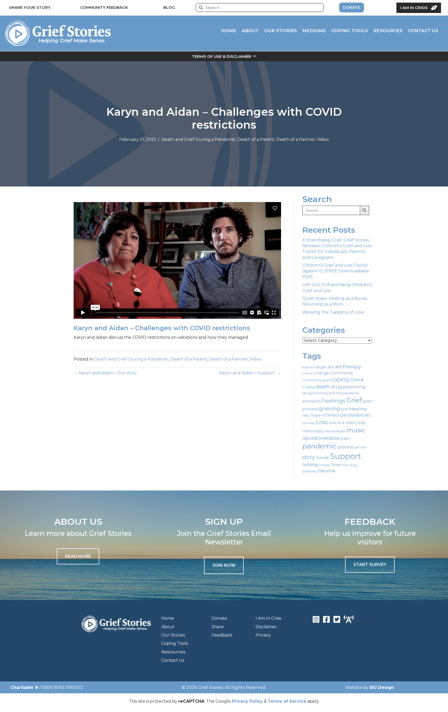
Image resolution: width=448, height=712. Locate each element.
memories (312, 431)
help (305, 415)
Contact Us (172, 660)
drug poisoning (348, 386)
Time (336, 464)
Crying (308, 387)
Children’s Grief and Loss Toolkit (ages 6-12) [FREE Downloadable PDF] (335, 271)
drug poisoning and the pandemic (331, 393)
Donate (219, 618)
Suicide (322, 457)
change (321, 373)
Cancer (307, 373)
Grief (354, 400)
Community (341, 373)
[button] (224, 565)
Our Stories (173, 635)
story (308, 457)
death (323, 387)
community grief (316, 380)
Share (218, 626)
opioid (310, 438)
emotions (311, 401)
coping (340, 379)
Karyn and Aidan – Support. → (250, 372)
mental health (335, 431)
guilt (344, 409)
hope (315, 415)
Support (345, 456)
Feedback (222, 635)
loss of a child (341, 422)
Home (167, 618)
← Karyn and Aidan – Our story (105, 372)
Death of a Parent (256, 139)
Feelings (333, 400)
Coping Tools (174, 643)
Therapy (324, 465)
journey (308, 423)
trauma (326, 471)
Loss (322, 422)
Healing (358, 408)
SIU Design (381, 687)
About (167, 626)
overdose (329, 438)
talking (310, 464)
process (345, 447)
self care (360, 447)
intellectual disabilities (346, 415)
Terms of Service (287, 701)
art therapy (348, 367)
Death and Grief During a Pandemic (198, 139)
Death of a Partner (295, 139)
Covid (356, 380)
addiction (308, 367)
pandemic (319, 446)
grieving (329, 408)
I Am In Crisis (268, 618)
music (356, 430)
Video (323, 139)
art (331, 366)
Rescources (173, 651)
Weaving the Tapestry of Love (333, 312)
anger (321, 367)
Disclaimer (266, 626)
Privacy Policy (247, 701)
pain (345, 438)
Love (360, 422)
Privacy (263, 635)
